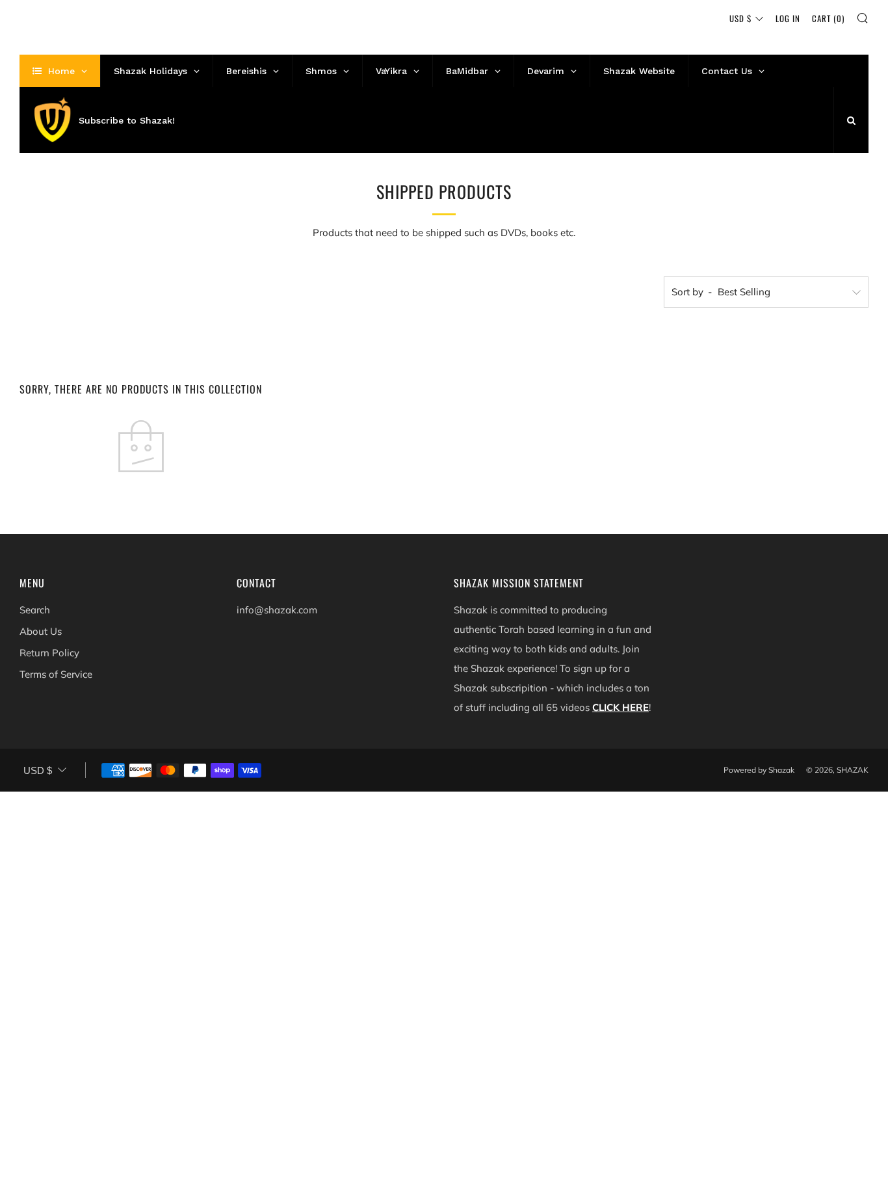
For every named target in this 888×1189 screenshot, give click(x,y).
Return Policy (49, 653)
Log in (788, 18)
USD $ (740, 18)
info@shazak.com (277, 610)
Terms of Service (56, 674)
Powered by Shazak (759, 770)
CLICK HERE (620, 707)
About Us (41, 631)
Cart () (828, 18)
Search (35, 610)
